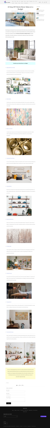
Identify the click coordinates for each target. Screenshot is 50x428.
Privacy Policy (22, 410)
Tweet (18, 385)
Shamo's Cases (25, 411)
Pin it (23, 385)
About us (18, 410)
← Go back (7, 382)
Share (20, 385)
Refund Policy (26, 410)
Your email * (8, 393)
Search (13, 410)
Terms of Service (35, 410)
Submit (9, 403)
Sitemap (15, 410)
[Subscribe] (17, 416)
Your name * (8, 390)
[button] (43, 2)
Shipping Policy (31, 410)
